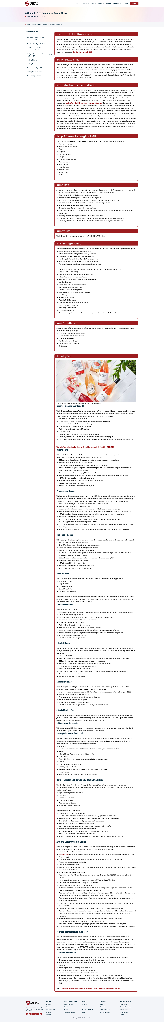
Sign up (134, 3)
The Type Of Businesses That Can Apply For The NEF (39, 55)
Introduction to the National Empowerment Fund (35, 39)
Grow (92, 3)
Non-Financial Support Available (37, 68)
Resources (116, 3)
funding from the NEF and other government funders (83, 103)
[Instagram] (33, 1014)
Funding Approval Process (35, 72)
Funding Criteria (32, 60)
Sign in (126, 3)
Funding (100, 3)
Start (77, 3)
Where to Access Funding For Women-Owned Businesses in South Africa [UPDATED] (85, 447)
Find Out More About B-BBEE (82, 52)
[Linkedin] (30, 1014)
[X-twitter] (27, 1014)
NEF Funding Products (34, 76)
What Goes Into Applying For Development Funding (36, 49)
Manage (84, 3)
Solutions (108, 3)
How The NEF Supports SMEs (36, 44)
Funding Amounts (32, 64)
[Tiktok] (38, 1014)
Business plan (64, 854)
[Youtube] (41, 1014)
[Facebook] (35, 1014)
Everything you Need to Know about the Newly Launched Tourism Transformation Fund (90, 988)
